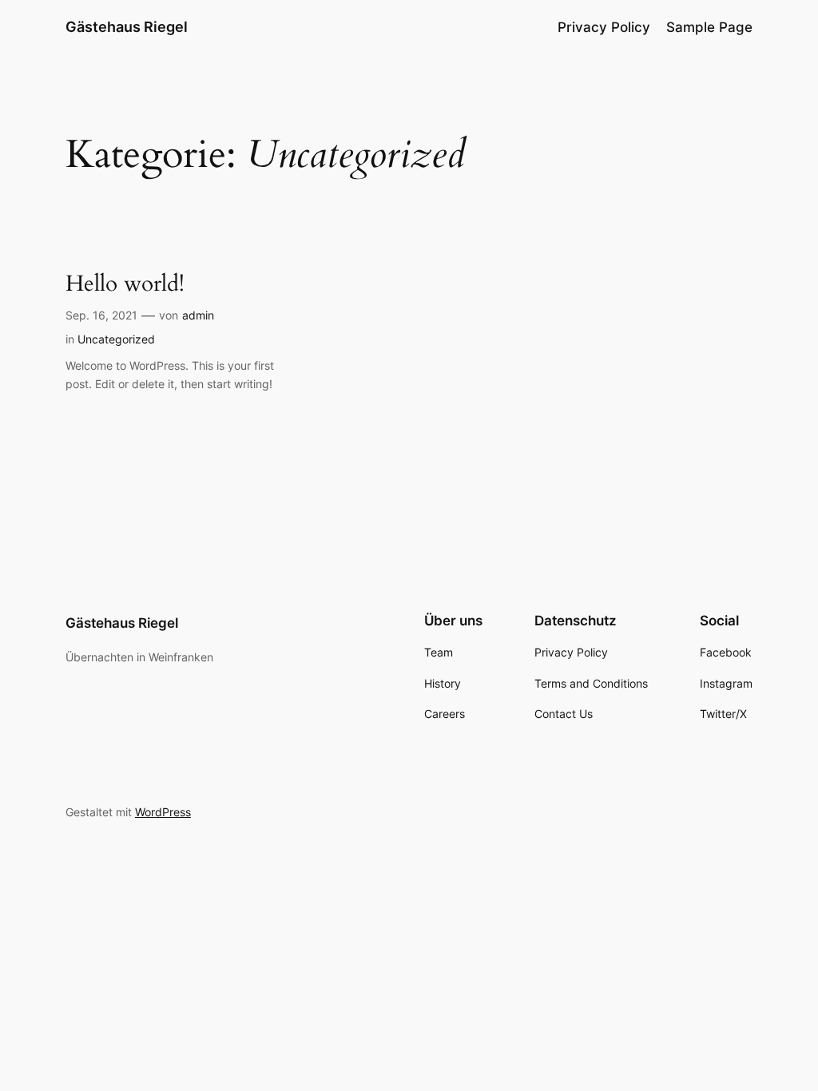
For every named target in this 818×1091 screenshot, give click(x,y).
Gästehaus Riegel (127, 26)
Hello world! (125, 284)
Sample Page (709, 27)
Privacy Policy (604, 27)
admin (198, 315)
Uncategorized (116, 339)
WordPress (163, 812)
